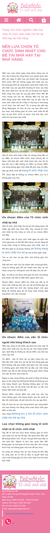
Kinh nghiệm (23, 29)
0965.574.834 (19, 506)
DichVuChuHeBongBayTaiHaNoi (20, 513)
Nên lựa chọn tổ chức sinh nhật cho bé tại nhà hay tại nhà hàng (22, 34)
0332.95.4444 (25, 503)
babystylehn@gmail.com (19, 509)
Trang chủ (8, 29)
